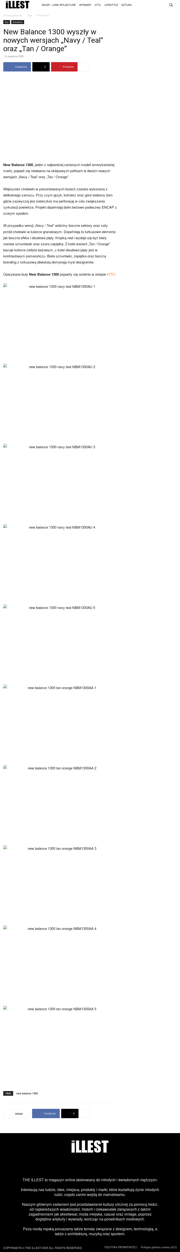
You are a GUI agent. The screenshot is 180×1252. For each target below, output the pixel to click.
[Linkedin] (128, 1165)
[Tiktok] (144, 4)
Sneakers (18, 22)
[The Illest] (17, 5)
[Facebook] (162, 4)
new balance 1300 (27, 1093)
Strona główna (12, 15)
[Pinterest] (97, 1165)
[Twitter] (156, 4)
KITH (111, 274)
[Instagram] (138, 4)
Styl (29, 15)
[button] (170, 4)
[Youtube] (150, 4)
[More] (84, 66)
